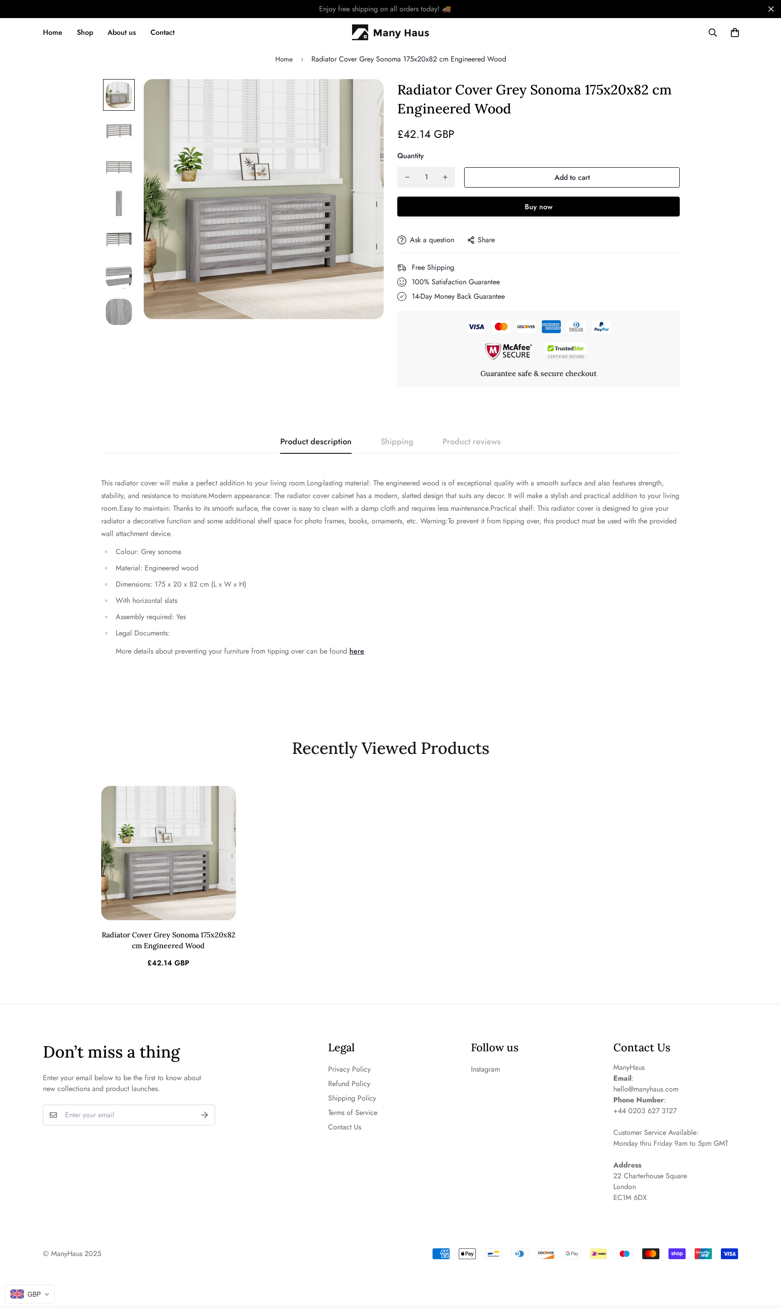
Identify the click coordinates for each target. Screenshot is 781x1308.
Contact (162, 32)
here (356, 651)
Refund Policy (349, 1083)
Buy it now (538, 206)
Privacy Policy (349, 1069)
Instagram (485, 1069)
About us (122, 32)
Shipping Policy (352, 1098)
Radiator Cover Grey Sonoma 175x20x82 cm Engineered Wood (168, 940)
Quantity (410, 156)
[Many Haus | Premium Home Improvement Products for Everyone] (390, 32)
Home (52, 32)
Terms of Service (352, 1112)
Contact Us (344, 1127)
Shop (85, 32)
